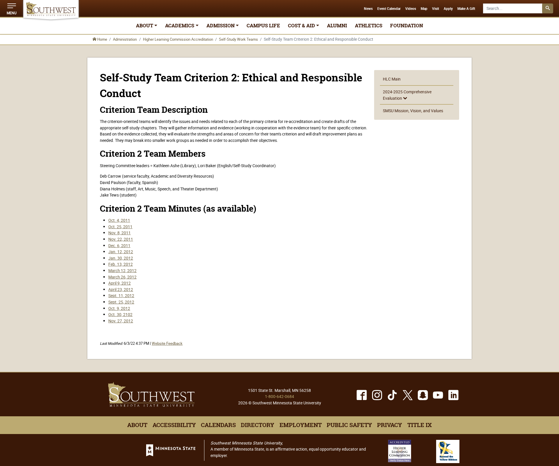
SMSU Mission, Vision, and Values (413, 110)
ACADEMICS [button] (179, 25)
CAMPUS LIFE (263, 25)
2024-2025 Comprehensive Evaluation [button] (407, 95)
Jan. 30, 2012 (120, 258)
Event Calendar (389, 9)
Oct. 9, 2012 (119, 308)
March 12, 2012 (122, 270)
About (137, 425)
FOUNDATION (406, 25)
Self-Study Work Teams (238, 39)
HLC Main (392, 79)
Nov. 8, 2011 (119, 232)
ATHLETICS (368, 25)
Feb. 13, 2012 (120, 264)
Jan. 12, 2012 (120, 251)
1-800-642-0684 (279, 396)
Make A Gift (466, 9)
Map (424, 9)
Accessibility (174, 425)
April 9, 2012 (119, 283)
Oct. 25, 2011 (120, 226)
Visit (435, 9)
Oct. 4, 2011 (119, 220)
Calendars (218, 425)
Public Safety (349, 425)
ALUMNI (337, 25)
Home (101, 39)
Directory (257, 425)
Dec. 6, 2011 (119, 245)
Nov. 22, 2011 (120, 239)
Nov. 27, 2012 (120, 321)
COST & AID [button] (301, 25)
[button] (11, 8)
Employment (301, 425)
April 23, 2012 (120, 289)
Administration (125, 39)
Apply (448, 9)
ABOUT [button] (144, 25)
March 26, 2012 (122, 277)
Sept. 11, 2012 (121, 295)
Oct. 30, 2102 (120, 314)
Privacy (389, 425)
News (368, 9)
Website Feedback (167, 343)
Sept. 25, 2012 (121, 302)
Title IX (419, 425)
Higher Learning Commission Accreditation (178, 39)
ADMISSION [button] (220, 25)
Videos (410, 9)
